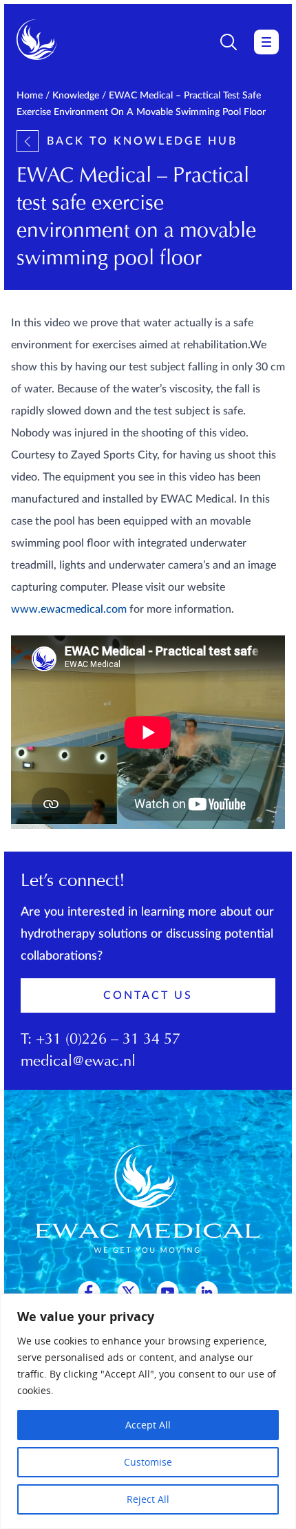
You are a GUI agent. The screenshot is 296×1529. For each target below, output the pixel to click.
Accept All (148, 1424)
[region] (148, 1411)
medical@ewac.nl (78, 1062)
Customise (148, 1461)
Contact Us (148, 995)
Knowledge (75, 96)
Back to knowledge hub (142, 141)
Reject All (148, 1499)
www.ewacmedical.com (69, 609)
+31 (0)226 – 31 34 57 (108, 1040)
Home (30, 96)
